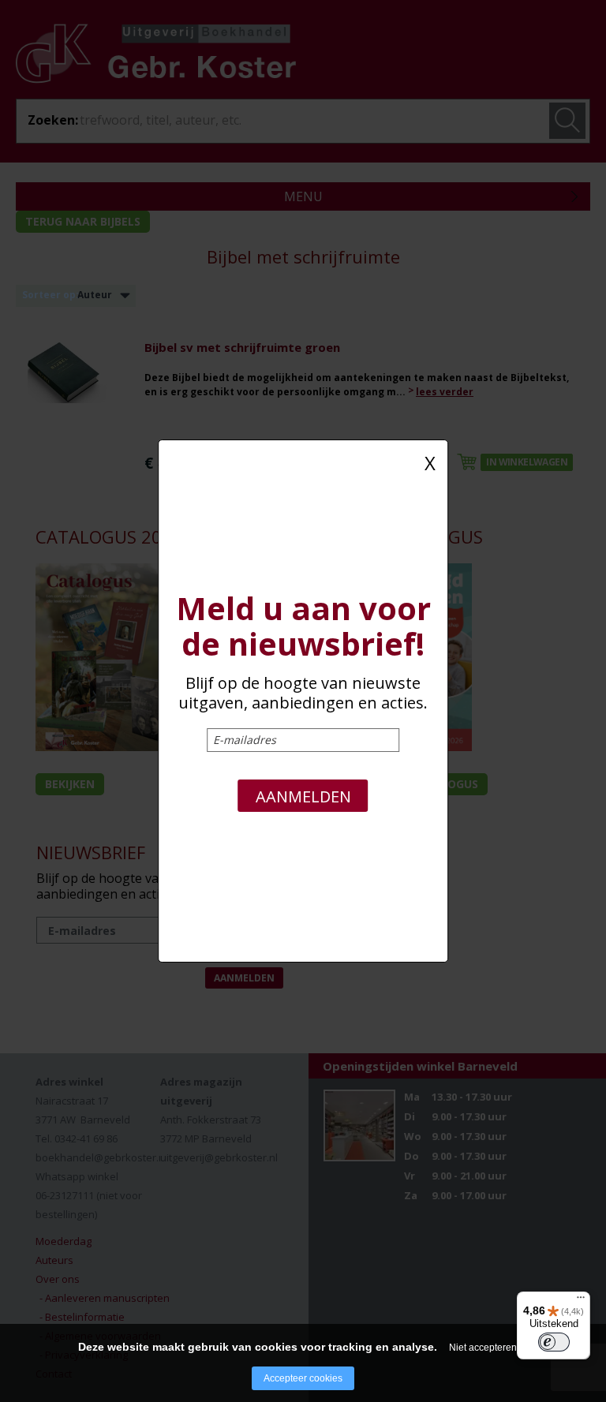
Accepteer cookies (303, 1378)
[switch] (554, 1342)
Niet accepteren (483, 1347)
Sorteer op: (50, 294)
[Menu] (580, 1301)
